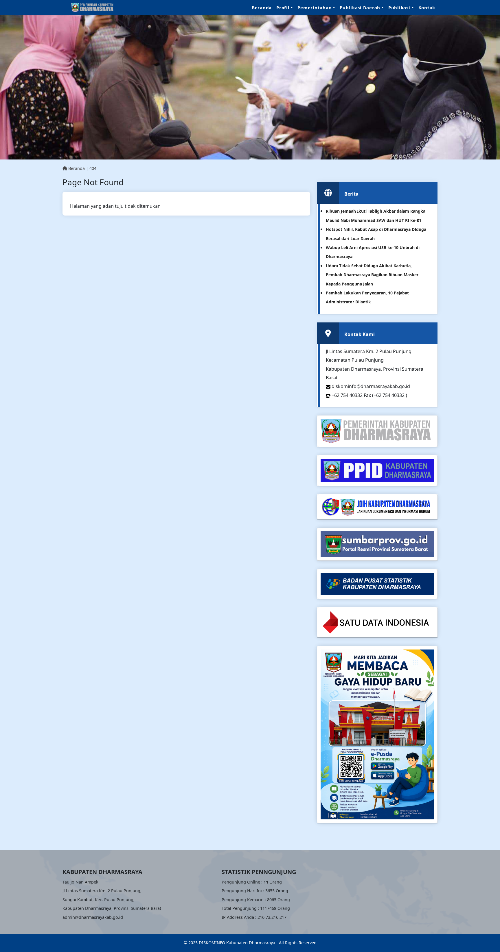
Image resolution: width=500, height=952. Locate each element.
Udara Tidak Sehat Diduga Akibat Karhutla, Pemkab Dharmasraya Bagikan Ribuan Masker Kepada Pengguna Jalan (372, 275)
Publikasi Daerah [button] (360, 7)
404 (92, 168)
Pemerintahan (314, 7)
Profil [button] (283, 7)
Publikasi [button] (399, 7)
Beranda (262, 7)
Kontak (426, 7)
